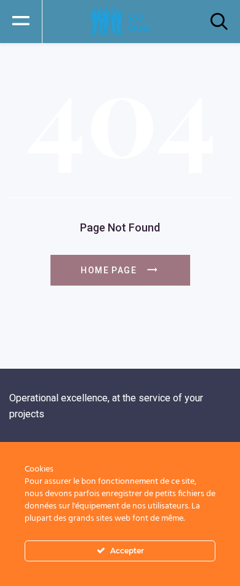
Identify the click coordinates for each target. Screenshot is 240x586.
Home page (109, 270)
